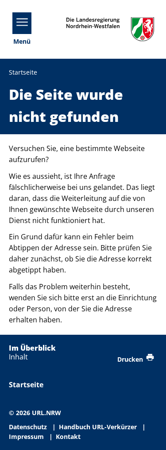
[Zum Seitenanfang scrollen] (148, 433)
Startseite (26, 384)
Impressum (26, 436)
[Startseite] (110, 29)
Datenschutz (28, 427)
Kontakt (68, 436)
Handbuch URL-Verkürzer (98, 427)
